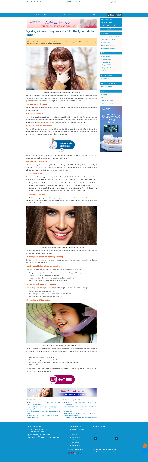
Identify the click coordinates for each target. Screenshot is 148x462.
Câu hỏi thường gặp (107, 100)
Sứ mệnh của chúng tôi (108, 48)
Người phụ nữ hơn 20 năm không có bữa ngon (38, 1)
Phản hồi (104, 449)
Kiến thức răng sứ (69, 14)
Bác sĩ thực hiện (106, 22)
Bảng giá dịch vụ (106, 19)
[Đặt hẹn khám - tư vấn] (61, 379)
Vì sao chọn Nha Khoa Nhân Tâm (111, 37)
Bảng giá (87, 14)
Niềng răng (75, 434)
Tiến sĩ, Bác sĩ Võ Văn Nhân (109, 39)
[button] (95, 438)
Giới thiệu (38, 14)
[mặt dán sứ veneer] (62, 392)
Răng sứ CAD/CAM (107, 68)
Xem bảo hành (97, 449)
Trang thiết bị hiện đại (108, 25)
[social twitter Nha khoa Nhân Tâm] (75, 452)
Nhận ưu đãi (112, 449)
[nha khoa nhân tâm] (38, 10)
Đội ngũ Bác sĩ (106, 42)
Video (103, 97)
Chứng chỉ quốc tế (107, 29)
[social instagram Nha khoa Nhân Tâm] (78, 452)
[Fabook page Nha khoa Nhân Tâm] (69, 452)
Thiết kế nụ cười (76, 437)
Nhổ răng (74, 440)
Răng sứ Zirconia (106, 62)
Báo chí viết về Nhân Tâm (109, 103)
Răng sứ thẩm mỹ (108, 53)
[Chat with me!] (144, 447)
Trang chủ (29, 14)
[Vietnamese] (120, 2)
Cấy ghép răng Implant (78, 429)
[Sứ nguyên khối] (111, 129)
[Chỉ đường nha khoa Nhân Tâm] (45, 449)
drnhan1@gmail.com (39, 436)
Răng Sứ (46, 14)
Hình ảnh (104, 94)
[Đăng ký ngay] (61, 145)
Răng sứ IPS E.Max (107, 65)
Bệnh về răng (75, 442)
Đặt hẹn (95, 14)
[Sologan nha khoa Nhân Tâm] (92, 10)
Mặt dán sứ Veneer (107, 70)
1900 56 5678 (67, 1)
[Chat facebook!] (144, 452)
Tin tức (79, 14)
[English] (118, 2)
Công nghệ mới (57, 14)
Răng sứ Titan (106, 56)
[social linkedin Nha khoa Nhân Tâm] (81, 452)
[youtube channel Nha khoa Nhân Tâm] (72, 452)
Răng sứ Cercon (106, 59)
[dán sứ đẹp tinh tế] (62, 23)
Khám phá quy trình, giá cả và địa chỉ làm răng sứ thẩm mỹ (44, 406)
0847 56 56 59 (76, 1)
